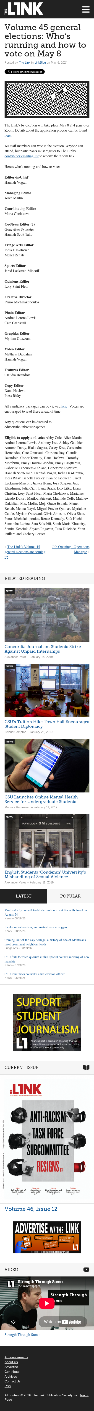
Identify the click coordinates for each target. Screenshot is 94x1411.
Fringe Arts (11, 948)
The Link (24, 62)
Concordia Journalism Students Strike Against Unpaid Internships (43, 649)
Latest (23, 896)
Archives (11, 1376)
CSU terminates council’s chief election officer (35, 974)
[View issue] (47, 1138)
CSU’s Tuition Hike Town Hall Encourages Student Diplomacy (47, 724)
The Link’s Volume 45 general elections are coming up (25, 551)
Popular (70, 896)
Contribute (12, 1371)
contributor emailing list (22, 155)
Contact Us (13, 1381)
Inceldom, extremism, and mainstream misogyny (36, 927)
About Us (11, 1362)
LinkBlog (40, 62)
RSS (8, 1386)
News (8, 918)
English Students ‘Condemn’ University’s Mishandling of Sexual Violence (45, 874)
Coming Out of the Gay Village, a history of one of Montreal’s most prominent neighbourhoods (45, 942)
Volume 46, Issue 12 (31, 1209)
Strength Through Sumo (22, 1334)
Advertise (11, 1367)
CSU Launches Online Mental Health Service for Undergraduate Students (41, 799)
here (8, 135)
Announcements (16, 1357)
